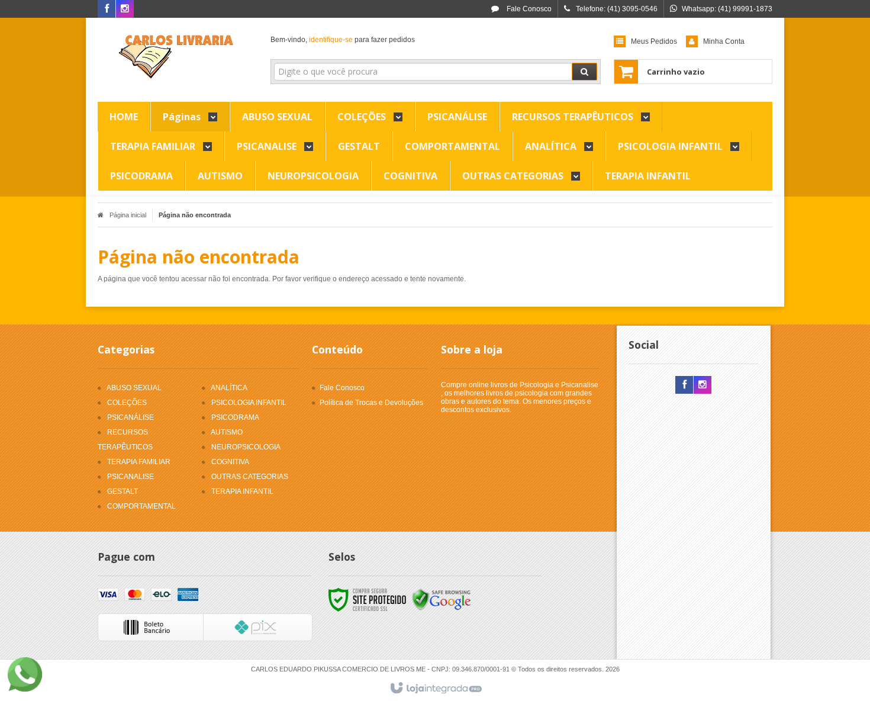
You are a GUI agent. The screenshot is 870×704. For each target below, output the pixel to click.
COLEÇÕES (127, 402)
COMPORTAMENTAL (141, 506)
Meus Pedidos (654, 41)
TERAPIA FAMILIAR (138, 462)
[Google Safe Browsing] (441, 599)
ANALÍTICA (229, 388)
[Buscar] (584, 72)
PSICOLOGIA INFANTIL (248, 402)
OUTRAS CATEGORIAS (249, 476)
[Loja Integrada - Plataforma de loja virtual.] (435, 688)
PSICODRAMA (235, 417)
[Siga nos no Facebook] (106, 9)
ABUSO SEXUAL (134, 388)
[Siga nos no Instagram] (125, 9)
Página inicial (127, 214)
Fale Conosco (528, 9)
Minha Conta (724, 41)
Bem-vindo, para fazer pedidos (342, 40)
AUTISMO (227, 432)
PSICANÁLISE (130, 417)
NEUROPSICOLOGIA (246, 447)
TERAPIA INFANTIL (242, 491)
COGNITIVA (230, 462)
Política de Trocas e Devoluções (371, 402)
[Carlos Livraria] (175, 57)
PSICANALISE (130, 476)
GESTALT (122, 491)
